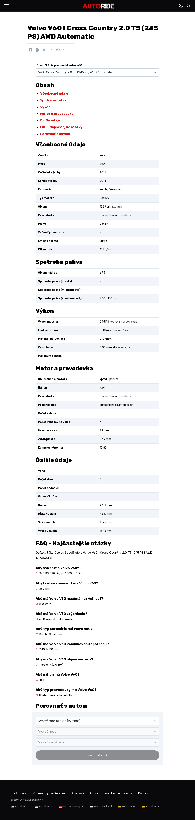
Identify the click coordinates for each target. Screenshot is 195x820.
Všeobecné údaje (54, 93)
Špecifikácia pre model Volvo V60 (59, 65)
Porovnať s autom (55, 134)
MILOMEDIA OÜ (36, 800)
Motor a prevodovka (57, 114)
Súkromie (77, 793)
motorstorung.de (73, 806)
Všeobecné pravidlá (118, 793)
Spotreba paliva (53, 100)
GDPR (94, 793)
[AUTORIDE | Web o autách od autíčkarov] (99, 6)
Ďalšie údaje (50, 120)
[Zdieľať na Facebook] (30, 50)
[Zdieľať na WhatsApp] (58, 50)
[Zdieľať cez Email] (65, 50)
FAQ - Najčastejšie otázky (61, 127)
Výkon (45, 107)
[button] (6, 6)
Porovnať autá (97, 755)
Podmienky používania (49, 793)
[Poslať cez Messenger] (37, 50)
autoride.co (45, 806)
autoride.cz (21, 806)
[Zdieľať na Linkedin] (51, 50)
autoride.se (152, 806)
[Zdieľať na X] (44, 50)
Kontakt (143, 793)
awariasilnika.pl (103, 806)
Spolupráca (19, 793)
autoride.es (129, 806)
